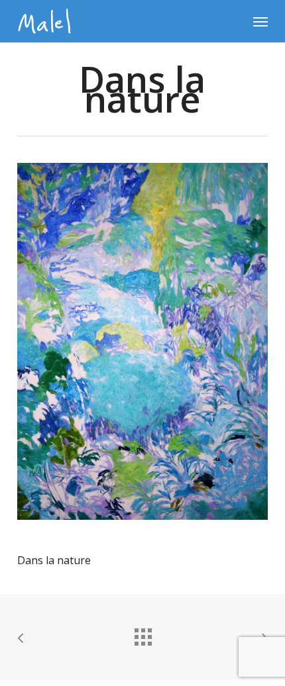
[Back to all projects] (142, 633)
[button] (260, 21)
